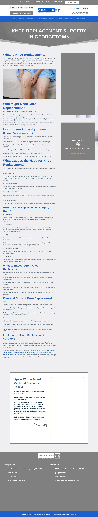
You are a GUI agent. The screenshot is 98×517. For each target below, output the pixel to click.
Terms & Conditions (70, 514)
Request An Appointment (21, 13)
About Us (21, 19)
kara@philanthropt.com (16, 480)
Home (14, 19)
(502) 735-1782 (13, 473)
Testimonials (69, 19)
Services (30, 19)
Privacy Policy (58, 514)
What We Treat (41, 19)
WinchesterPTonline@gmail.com (67, 480)
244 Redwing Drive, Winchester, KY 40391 (70, 469)
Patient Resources (56, 19)
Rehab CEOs (36, 514)
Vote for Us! (72, 2)
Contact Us (81, 19)
